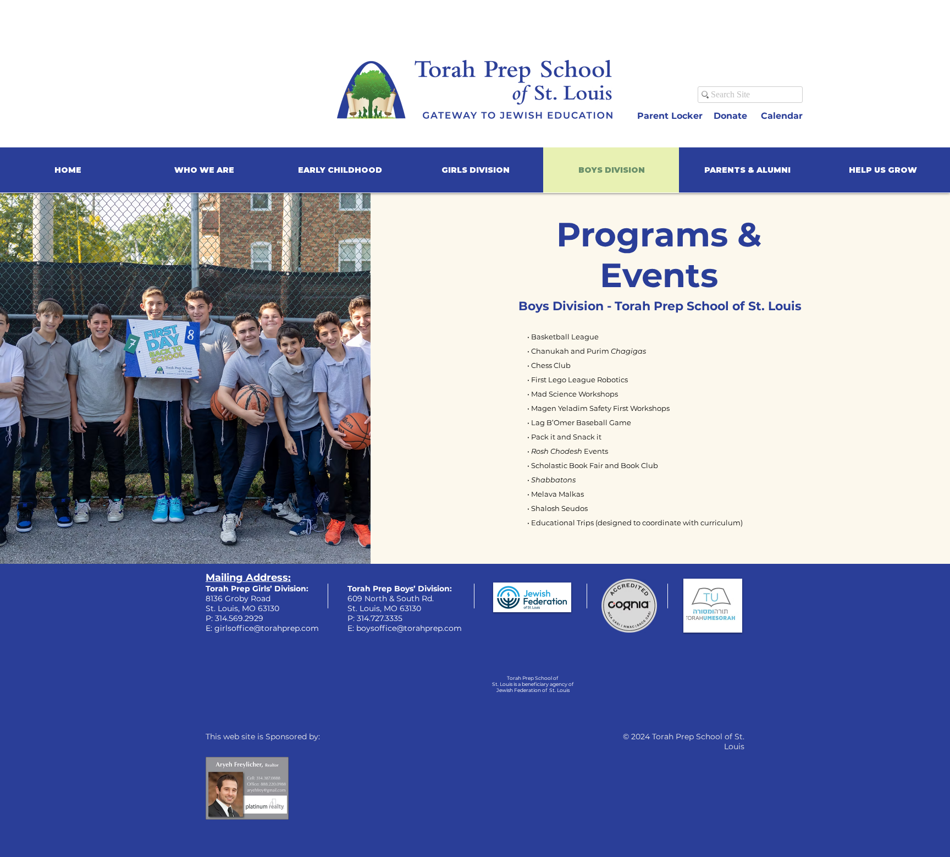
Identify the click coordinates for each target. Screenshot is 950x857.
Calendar (782, 116)
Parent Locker (671, 116)
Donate (732, 116)
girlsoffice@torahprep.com (266, 628)
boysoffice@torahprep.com (409, 628)
